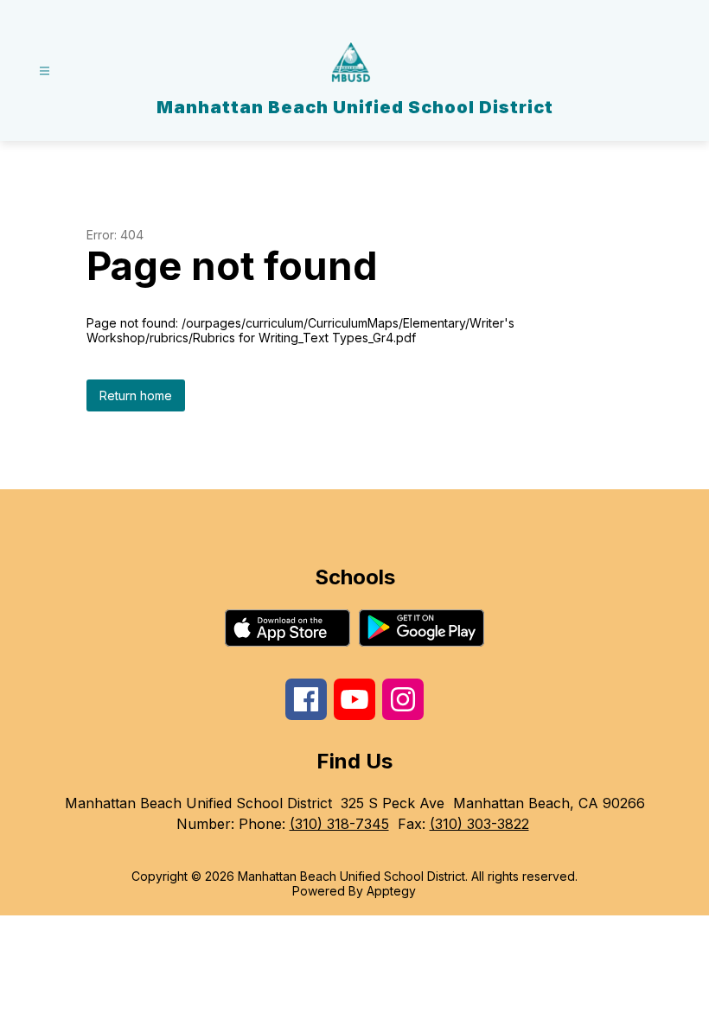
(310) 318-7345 (339, 823)
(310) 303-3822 (479, 823)
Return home (135, 395)
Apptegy (391, 890)
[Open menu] (44, 71)
